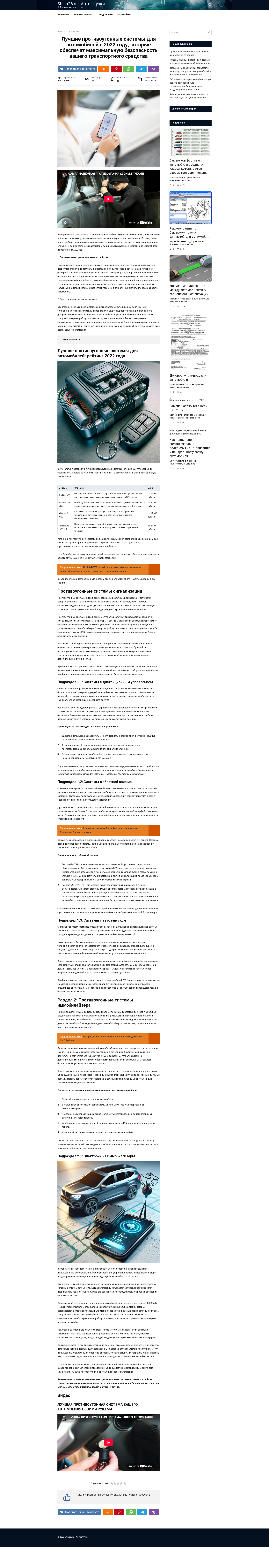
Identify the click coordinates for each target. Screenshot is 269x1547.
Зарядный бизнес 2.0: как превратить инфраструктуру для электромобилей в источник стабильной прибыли (190, 71)
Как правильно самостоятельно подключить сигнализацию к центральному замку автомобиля (190, 448)
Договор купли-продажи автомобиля (188, 377)
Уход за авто (105, 14)
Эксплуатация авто (83, 14)
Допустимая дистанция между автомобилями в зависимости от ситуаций (189, 290)
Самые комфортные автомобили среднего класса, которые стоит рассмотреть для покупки (189, 166)
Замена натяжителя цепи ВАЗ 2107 (188, 408)
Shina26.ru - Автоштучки (81, 3)
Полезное (63, 14)
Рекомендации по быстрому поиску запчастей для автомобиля (190, 232)
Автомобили (124, 14)
